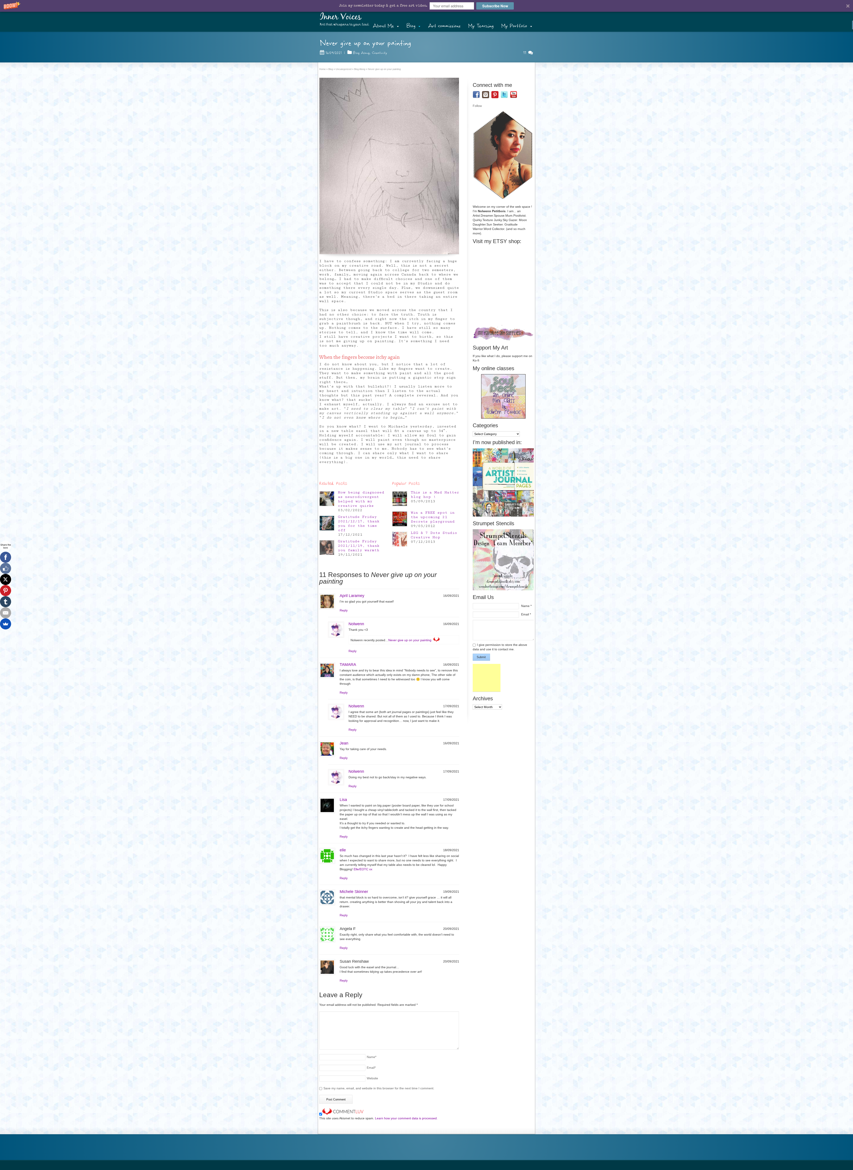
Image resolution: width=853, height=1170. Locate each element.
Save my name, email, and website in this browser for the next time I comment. (378, 1088)
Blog (411, 25)
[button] (426, 6)
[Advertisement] (486, 678)
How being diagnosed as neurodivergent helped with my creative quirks (361, 499)
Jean (344, 743)
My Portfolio (514, 25)
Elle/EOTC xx (363, 869)
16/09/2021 (333, 53)
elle (343, 850)
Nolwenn (356, 624)
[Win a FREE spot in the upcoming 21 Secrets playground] (399, 519)
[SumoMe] (5, 623)
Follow (477, 106)
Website (372, 1078)
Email (371, 1067)
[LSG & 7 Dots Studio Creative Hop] (399, 539)
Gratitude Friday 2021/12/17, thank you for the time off (358, 523)
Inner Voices (340, 17)
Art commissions (444, 25)
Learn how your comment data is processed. (406, 1118)
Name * (526, 606)
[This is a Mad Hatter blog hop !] (399, 498)
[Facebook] (5, 557)
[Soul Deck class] (503, 417)
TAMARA (348, 664)
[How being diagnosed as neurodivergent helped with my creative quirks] (327, 498)
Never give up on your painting (409, 640)
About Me (383, 25)
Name (371, 1057)
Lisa (343, 799)
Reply (344, 610)
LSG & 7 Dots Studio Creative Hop (434, 535)
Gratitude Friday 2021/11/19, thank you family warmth (358, 545)
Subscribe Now (495, 5)
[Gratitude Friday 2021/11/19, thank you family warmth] (327, 547)
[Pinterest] (5, 590)
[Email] (5, 612)
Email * (526, 614)
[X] (5, 579)
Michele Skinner (354, 891)
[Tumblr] (5, 601)
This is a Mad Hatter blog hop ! (435, 494)
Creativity (379, 53)
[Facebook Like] (5, 568)
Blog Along (361, 53)
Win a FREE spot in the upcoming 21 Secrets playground (433, 517)
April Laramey (352, 595)
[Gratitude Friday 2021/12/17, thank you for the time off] (327, 523)
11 (525, 53)
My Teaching (481, 25)
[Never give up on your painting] (389, 166)
